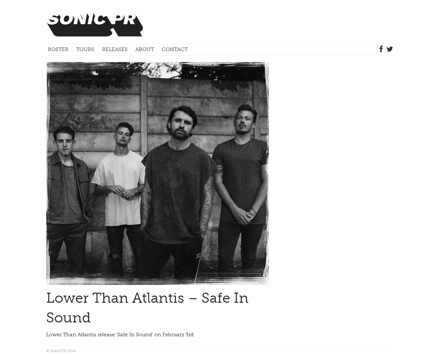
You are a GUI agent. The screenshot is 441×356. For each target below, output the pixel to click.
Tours (85, 49)
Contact (175, 49)
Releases (115, 49)
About (144, 49)
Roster (58, 49)
